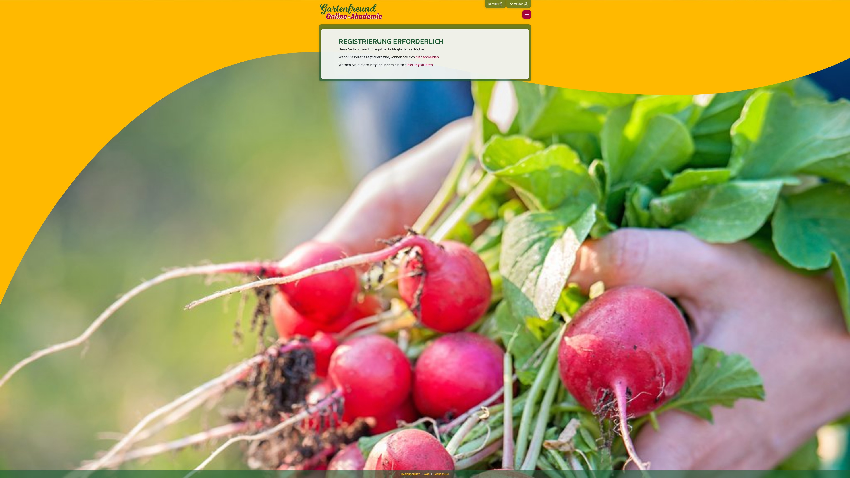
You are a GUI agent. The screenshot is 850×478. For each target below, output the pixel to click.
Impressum (441, 474)
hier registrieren (420, 64)
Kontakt (493, 4)
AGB (427, 474)
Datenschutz (410, 474)
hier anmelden (427, 57)
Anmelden (517, 4)
